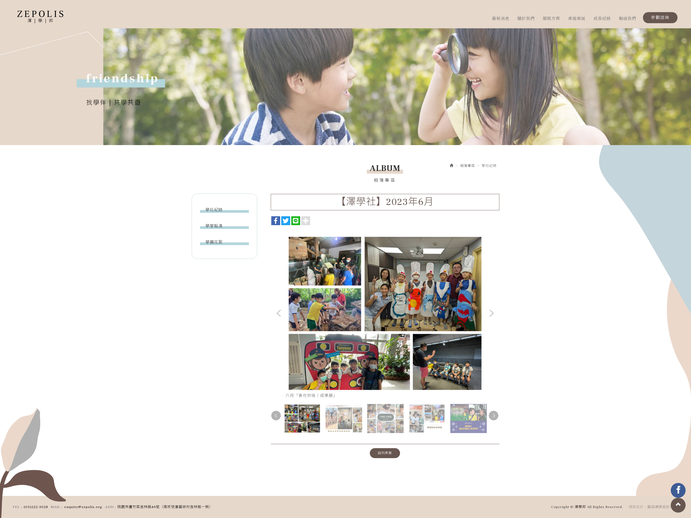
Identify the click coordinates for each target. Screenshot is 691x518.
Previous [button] (278, 313)
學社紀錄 (214, 209)
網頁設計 (636, 507)
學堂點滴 (214, 226)
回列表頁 (385, 453)
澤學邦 (40, 17)
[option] (345, 84)
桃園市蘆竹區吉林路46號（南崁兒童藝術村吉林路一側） (165, 507)
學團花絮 (214, 242)
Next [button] (491, 313)
